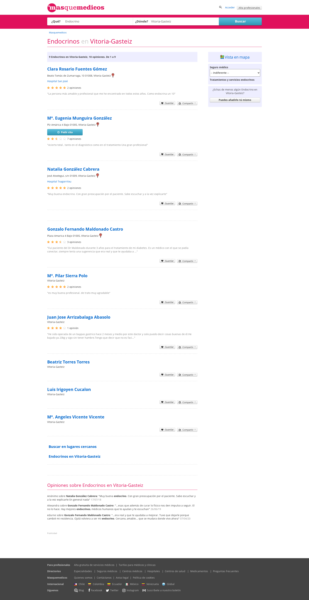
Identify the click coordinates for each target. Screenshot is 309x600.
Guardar (169, 103)
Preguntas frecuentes (226, 571)
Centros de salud (175, 571)
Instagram (133, 590)
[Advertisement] (235, 162)
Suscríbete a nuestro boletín (164, 590)
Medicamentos (199, 571)
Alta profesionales (249, 7)
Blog (81, 590)
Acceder (230, 7)
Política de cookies (144, 577)
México (134, 584)
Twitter (114, 590)
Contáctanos (104, 577)
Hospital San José (57, 81)
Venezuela (152, 584)
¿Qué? (55, 21)
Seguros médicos (107, 571)
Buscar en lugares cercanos (73, 446)
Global (171, 584)
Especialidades (83, 571)
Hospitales (153, 571)
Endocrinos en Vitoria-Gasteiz (74, 456)
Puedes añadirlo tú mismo (235, 100)
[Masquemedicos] (75, 11)
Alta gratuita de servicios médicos (94, 565)
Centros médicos (132, 571)
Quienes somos (83, 577)
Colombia (98, 584)
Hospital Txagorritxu (59, 181)
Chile (82, 584)
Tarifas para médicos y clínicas (137, 565)
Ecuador (117, 584)
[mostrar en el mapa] (113, 75)
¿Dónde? (141, 21)
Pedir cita (67, 132)
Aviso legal (122, 577)
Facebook (96, 590)
